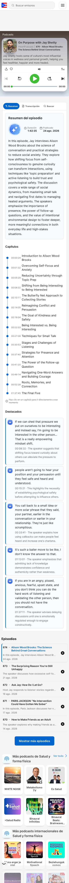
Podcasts (7, 34)
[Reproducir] (34, 79)
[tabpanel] (34, 370)
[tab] (11, 106)
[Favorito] (11, 69)
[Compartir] (6, 69)
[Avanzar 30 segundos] (49, 78)
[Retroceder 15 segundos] (19, 78)
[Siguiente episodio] (62, 78)
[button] (39, 69)
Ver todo (58, 755)
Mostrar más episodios (34, 741)
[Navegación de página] (62, 5)
